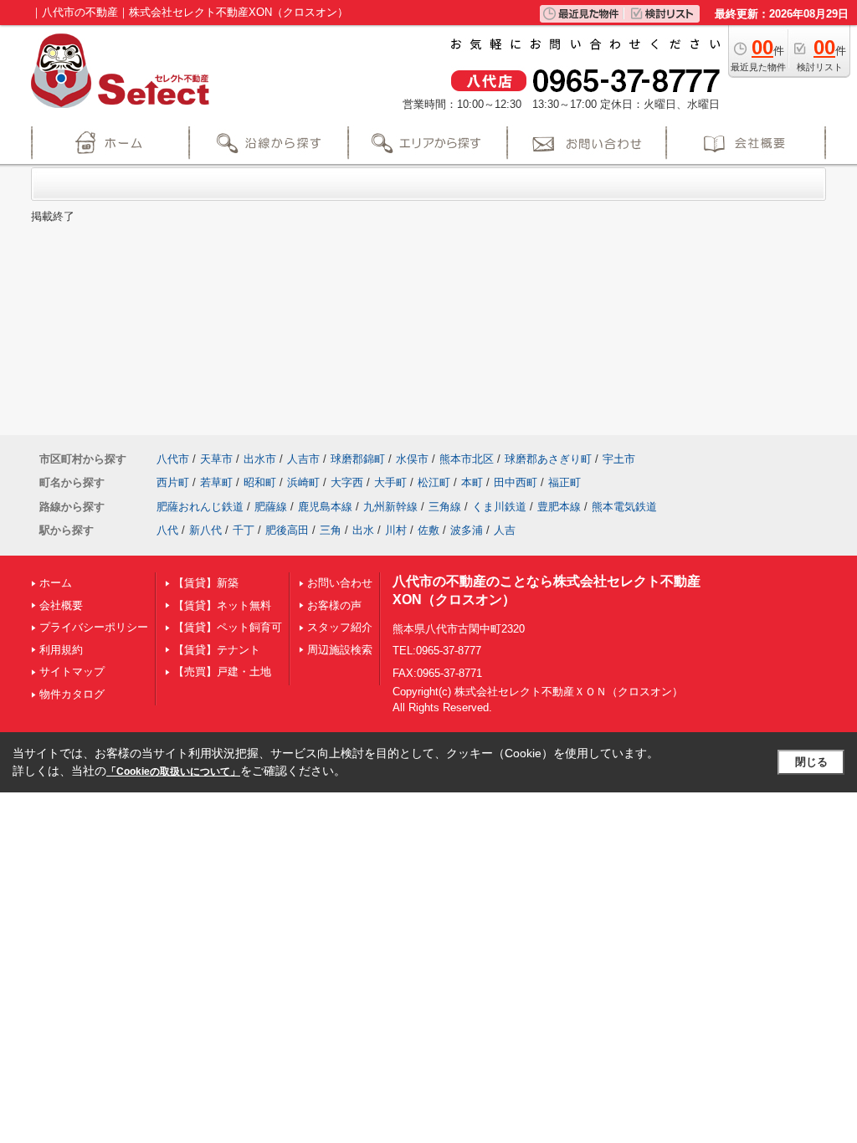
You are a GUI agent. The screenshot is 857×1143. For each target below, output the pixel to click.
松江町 (434, 482)
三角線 (444, 506)
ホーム (55, 583)
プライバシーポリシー (93, 627)
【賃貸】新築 (206, 583)
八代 (167, 530)
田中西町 (515, 482)
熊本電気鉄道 (624, 506)
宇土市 (619, 459)
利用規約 (61, 649)
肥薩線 (270, 506)
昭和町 (260, 482)
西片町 (173, 482)
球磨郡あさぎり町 (548, 459)
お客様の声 (334, 605)
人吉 (505, 530)
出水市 (260, 459)
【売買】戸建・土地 (222, 671)
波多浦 (466, 530)
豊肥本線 (559, 506)
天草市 (216, 459)
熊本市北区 (466, 459)
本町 (472, 482)
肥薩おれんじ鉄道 (200, 506)
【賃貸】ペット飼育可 (227, 627)
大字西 (347, 482)
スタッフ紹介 (339, 627)
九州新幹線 (390, 506)
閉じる (811, 762)
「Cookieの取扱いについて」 (173, 771)
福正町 (564, 482)
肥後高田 (287, 530)
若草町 (216, 482)
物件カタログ (72, 694)
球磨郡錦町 (358, 459)
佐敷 (428, 530)
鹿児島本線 (325, 506)
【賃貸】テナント (216, 649)
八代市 (173, 459)
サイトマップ (72, 671)
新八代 (205, 530)
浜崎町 (303, 482)
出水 (363, 530)
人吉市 (303, 459)
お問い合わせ (339, 583)
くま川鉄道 (499, 506)
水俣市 (412, 459)
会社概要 (61, 605)
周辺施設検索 (339, 649)
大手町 (390, 482)
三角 (330, 530)
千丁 (243, 530)
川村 (396, 530)
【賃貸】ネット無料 (222, 605)
